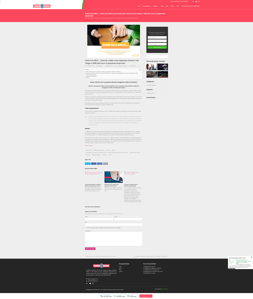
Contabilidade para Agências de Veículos (152, 268)
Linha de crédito (118, 65)
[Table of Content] (140, 70)
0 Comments (132, 65)
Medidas (87, 77)
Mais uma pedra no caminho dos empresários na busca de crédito (101, 256)
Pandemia (88, 154)
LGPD (177, 6)
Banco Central (89, 150)
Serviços (155, 6)
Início (86, 18)
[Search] (157, 56)
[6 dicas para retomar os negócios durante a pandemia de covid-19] (94, 177)
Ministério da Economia (135, 152)
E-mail (116, 216)
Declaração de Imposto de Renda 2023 (190, 6)
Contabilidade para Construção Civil (151, 269)
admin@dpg (99, 65)
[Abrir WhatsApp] (249, 296)
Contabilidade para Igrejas (149, 266)
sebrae (109, 154)
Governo (108, 150)
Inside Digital (164, 289)
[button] (88, 164)
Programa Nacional (96, 154)
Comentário (88, 231)
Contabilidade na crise (110, 65)
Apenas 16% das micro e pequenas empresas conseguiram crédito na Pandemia (103, 71)
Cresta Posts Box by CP (231, 268)
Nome (86, 216)
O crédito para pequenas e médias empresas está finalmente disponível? (150, 256)
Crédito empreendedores (91, 76)
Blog (167, 6)
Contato (172, 6)
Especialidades (146, 6)
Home (139, 6)
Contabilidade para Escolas (149, 273)
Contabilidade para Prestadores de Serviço (153, 271)
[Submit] (166, 56)
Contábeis (90, 145)
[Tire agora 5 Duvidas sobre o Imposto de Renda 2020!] (133, 177)
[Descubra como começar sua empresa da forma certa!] (113, 177)
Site (86, 222)
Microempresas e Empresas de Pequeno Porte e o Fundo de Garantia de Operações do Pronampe (107, 152)
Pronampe (124, 65)
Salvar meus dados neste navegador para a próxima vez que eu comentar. (104, 227)
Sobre (162, 6)
